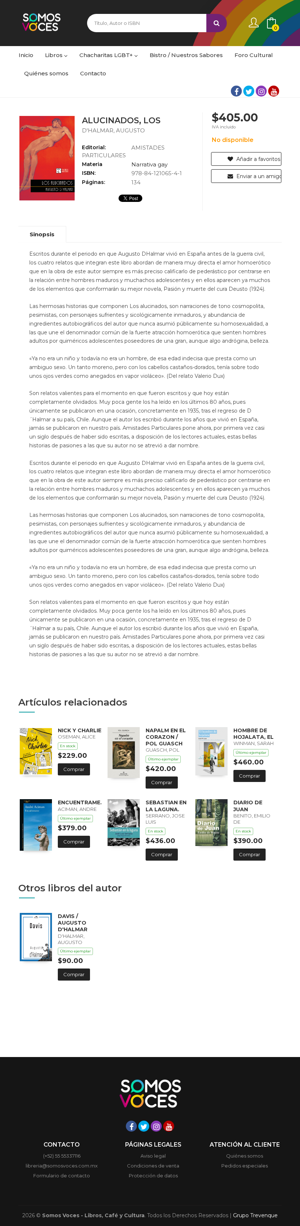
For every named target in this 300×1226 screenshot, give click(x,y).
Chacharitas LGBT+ (106, 55)
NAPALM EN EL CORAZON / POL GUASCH (166, 737)
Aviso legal (153, 1156)
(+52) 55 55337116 (61, 1156)
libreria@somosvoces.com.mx (62, 1166)
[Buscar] (216, 23)
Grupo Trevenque (255, 1215)
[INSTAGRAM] (261, 91)
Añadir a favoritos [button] (257, 159)
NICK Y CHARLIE (79, 730)
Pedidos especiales (244, 1166)
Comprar (74, 769)
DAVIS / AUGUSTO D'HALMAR (72, 923)
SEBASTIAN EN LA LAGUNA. (166, 805)
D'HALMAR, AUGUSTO (113, 130)
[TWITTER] (248, 91)
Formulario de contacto (61, 1175)
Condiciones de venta (153, 1166)
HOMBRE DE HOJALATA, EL (253, 733)
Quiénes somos (244, 1156)
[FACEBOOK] (236, 91)
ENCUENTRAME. (80, 802)
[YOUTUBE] (273, 91)
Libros (54, 55)
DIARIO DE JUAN (247, 805)
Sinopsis (42, 234)
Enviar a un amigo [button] (258, 176)
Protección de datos (153, 1175)
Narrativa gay (149, 164)
